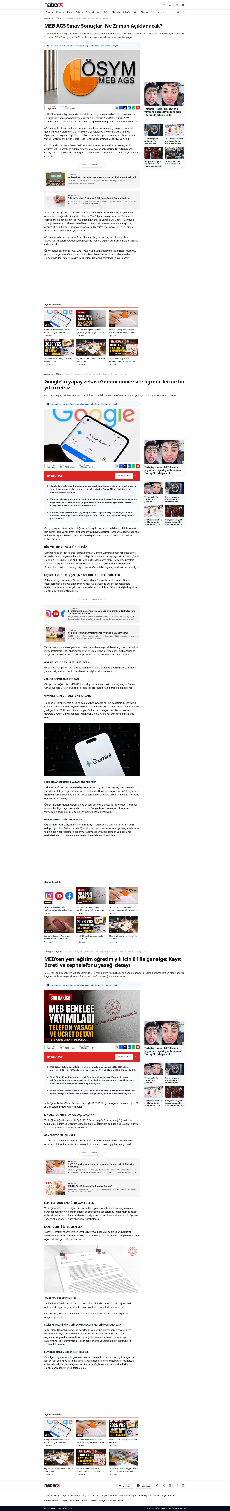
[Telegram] (176, 1485)
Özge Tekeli (51, 109)
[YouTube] (138, 107)
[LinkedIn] (183, 4)
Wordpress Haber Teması (175, 1508)
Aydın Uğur (51, 467)
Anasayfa (48, 18)
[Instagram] (176, 4)
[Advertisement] (92, 282)
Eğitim (59, 18)
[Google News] (117, 107)
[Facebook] (163, 4)
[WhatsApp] (133, 107)
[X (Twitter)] (170, 4)
